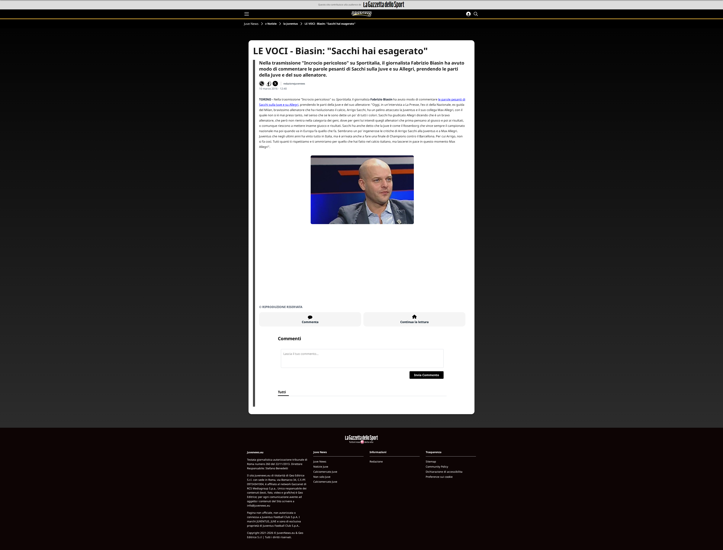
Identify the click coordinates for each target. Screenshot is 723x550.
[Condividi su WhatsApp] (261, 83)
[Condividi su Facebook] (268, 83)
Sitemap (431, 461)
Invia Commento (426, 375)
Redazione (376, 461)
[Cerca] (476, 14)
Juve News (251, 24)
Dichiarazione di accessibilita (444, 471)
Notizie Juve (320, 466)
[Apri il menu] (246, 14)
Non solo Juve (321, 476)
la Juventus (290, 23)
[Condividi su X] (275, 83)
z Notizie (271, 23)
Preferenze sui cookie (439, 476)
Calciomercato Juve (325, 471)
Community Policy (437, 466)
